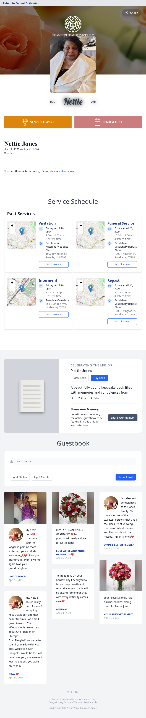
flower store (68, 171)
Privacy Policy (63, 702)
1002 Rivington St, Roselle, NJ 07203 (56, 255)
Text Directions (53, 264)
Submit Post (126, 477)
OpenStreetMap (77, 707)
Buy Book (99, 378)
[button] (21, 231)
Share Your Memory (122, 417)
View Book (80, 378)
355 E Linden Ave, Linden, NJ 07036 (56, 305)
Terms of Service (82, 702)
